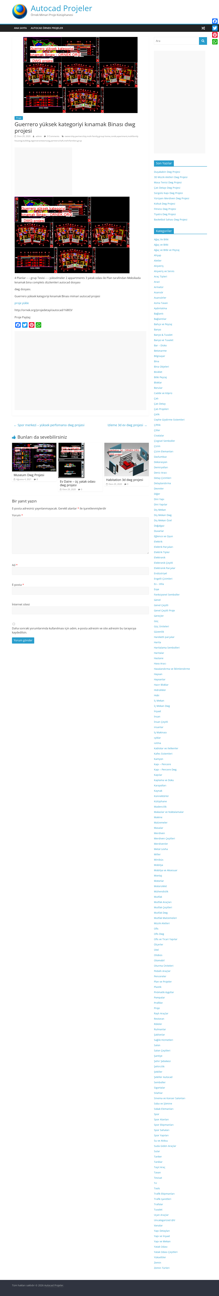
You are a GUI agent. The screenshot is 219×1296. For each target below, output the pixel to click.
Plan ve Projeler (163, 981)
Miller (157, 854)
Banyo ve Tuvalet (163, 340)
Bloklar (158, 382)
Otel (156, 949)
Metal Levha (161, 849)
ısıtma (157, 743)
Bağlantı (158, 313)
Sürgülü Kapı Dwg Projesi (168, 193)
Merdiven (159, 833)
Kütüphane (160, 801)
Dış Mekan (160, 509)
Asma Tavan (161, 303)
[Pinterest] (214, 34)
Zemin (157, 1262)
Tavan (157, 1172)
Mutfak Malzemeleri (165, 918)
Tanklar (158, 1161)
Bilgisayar (159, 356)
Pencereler (160, 976)
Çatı (156, 398)
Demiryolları (161, 467)
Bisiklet (158, 372)
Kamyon (158, 759)
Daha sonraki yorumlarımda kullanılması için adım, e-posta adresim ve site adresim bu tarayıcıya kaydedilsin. (74, 630)
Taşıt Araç (159, 1167)
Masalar (158, 827)
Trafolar (158, 1204)
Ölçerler (158, 944)
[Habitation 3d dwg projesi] (126, 445)
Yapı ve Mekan (162, 1241)
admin (39, 136)
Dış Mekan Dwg (163, 515)
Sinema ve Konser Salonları (169, 1098)
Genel (157, 599)
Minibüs (158, 859)
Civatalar (159, 435)
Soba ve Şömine (163, 1103)
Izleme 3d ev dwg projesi (127, 425)
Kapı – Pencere (162, 764)
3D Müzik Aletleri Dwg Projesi (171, 177)
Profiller (158, 1002)
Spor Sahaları (161, 1130)
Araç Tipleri (160, 276)
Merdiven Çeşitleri (164, 838)
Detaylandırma (162, 483)
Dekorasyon (160, 462)
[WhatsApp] (214, 41)
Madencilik (160, 806)
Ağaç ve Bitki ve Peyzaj (166, 250)
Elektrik (158, 541)
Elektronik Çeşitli (163, 562)
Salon (157, 1045)
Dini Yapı (159, 499)
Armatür (159, 287)
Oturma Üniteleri (163, 965)
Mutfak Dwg (161, 912)
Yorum (17, 515)
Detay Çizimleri (162, 478)
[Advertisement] (43, 171)
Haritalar (159, 652)
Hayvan (158, 674)
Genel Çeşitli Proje (164, 610)
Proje (18, 117)
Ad (15, 565)
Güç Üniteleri (161, 626)
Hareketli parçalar (164, 637)
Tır (155, 1183)
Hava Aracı (160, 663)
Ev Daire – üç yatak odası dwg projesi (77, 483)
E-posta (18, 585)
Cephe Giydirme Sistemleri (169, 419)
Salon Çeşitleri (162, 1050)
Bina (156, 361)
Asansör (158, 292)
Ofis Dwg (159, 933)
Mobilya (158, 865)
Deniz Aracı (160, 472)
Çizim (157, 446)
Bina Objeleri (161, 366)
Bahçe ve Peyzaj (163, 324)
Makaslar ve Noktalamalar (169, 812)
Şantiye (158, 1055)
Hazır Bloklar (161, 684)
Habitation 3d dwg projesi (124, 480)
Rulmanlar (160, 1029)
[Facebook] (214, 21)
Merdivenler (161, 843)
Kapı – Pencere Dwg (165, 769)
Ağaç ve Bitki (161, 244)
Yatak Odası (161, 1246)
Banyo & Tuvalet (163, 334)
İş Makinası (160, 732)
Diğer (157, 493)
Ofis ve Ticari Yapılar (165, 939)
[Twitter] (214, 28)
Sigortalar (159, 1087)
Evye (156, 589)
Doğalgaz (159, 525)
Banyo (157, 329)
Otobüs (158, 955)
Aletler (158, 260)
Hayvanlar (159, 679)
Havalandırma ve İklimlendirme (172, 668)
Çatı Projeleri (161, 409)
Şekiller (158, 1071)
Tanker (158, 1156)
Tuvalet (158, 1209)
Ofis (156, 928)
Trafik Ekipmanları (164, 1193)
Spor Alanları (161, 1119)
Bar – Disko (160, 345)
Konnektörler (161, 796)
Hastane (158, 658)
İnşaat (157, 711)
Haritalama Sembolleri (167, 647)
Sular (157, 1151)
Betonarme (160, 350)
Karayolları (160, 785)
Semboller (160, 1082)
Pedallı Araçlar (162, 971)
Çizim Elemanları (163, 451)
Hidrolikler (160, 690)
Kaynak (158, 790)
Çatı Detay (160, 403)
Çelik (156, 414)
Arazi (157, 281)
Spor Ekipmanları (164, 1124)
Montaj (158, 875)
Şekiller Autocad (163, 1077)
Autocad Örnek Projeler (47, 28)
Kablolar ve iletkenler (166, 748)
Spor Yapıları (161, 1135)
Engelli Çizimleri (163, 578)
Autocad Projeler (61, 8)
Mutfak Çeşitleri (163, 907)
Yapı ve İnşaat (162, 1236)
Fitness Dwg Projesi (165, 209)
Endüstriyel (160, 573)
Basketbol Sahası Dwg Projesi (170, 219)
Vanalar (158, 1225)
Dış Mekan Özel (163, 520)
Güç (156, 621)
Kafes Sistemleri (163, 753)
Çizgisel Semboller (164, 440)
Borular (158, 387)
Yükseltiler (160, 1257)
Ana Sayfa (20, 28)
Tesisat (158, 1177)
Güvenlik (159, 631)
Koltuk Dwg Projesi (164, 203)
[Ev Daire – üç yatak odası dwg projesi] (71, 445)
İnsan (157, 716)
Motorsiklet (160, 886)
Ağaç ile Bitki (161, 239)
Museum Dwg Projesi (29, 475)
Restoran (159, 1018)
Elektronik (159, 557)
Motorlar (159, 880)
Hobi (156, 695)
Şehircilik (159, 1066)
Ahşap (157, 255)
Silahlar (158, 1093)
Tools (157, 1188)
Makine (158, 817)
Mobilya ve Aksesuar (165, 870)
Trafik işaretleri (162, 1199)
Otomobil (159, 960)
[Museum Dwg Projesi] (34, 445)
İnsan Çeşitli (161, 721)
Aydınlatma (160, 308)
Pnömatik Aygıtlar (164, 992)
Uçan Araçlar (161, 1214)
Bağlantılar (160, 318)
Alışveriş (159, 265)
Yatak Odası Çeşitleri (166, 1252)
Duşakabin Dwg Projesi (167, 171)
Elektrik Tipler (162, 552)
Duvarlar (159, 531)
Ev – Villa (159, 584)
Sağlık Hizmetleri (163, 1040)
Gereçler (159, 615)
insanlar (158, 727)
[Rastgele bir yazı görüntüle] (203, 28)
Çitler (157, 430)
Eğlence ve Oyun (163, 536)
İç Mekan (159, 700)
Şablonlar (159, 1034)
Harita (157, 642)
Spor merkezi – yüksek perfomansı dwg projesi (49, 425)
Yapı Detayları (162, 1230)
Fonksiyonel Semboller (167, 594)
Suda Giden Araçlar (165, 1146)
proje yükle (22, 303)
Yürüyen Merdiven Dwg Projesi (171, 198)
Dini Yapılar (160, 504)
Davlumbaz (160, 456)
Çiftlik (157, 425)
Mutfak (158, 896)
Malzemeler (161, 822)
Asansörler (160, 297)
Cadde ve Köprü (163, 393)
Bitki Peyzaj (160, 377)
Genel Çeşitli (161, 605)
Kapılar (158, 774)
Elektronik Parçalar (164, 568)
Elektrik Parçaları (163, 546)
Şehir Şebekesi (162, 1061)
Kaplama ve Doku (164, 780)
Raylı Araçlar (161, 1013)
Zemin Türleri (162, 1267)
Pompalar (159, 997)
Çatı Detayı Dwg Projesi (167, 187)
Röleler (158, 1024)
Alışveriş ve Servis (164, 271)
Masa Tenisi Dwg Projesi (168, 182)
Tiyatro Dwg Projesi (165, 214)
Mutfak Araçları (163, 902)
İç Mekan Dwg (162, 706)
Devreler (159, 488)
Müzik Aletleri (162, 923)
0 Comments (53, 136)
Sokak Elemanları (163, 1108)
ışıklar (157, 737)
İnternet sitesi (21, 604)
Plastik (157, 987)
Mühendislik (161, 891)
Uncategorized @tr (164, 1220)
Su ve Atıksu (161, 1140)
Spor (156, 1114)
